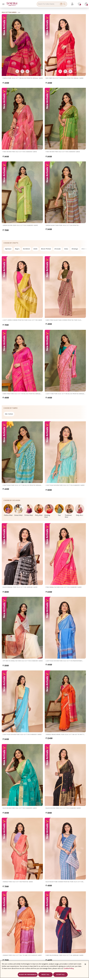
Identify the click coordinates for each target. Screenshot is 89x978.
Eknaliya (75, 249)
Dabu (66, 249)
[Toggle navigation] (4, 4)
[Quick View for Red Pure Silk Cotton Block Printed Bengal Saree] (60, 71)
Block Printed (46, 249)
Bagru (17, 249)
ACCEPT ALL (60, 974)
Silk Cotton (9, 414)
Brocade (58, 249)
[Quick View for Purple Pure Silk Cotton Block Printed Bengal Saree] (17, 71)
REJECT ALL (45, 974)
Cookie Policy (69, 968)
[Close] (85, 964)
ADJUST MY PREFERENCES (27, 974)
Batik (35, 249)
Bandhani (26, 249)
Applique (8, 249)
